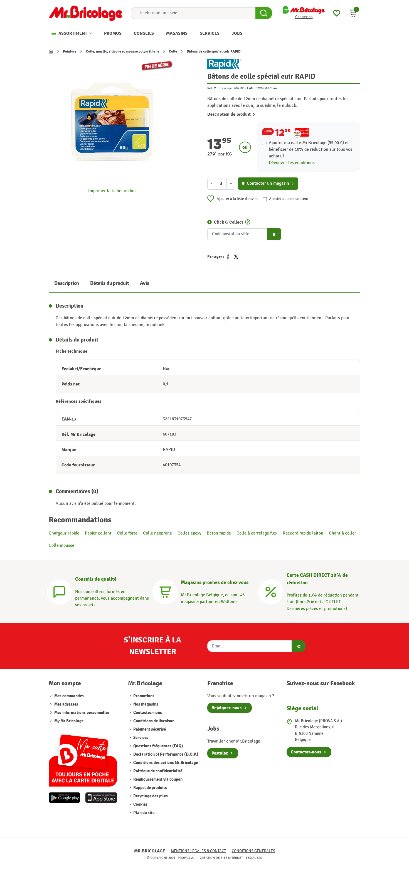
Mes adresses (66, 704)
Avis (144, 283)
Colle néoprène (157, 533)
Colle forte (127, 533)
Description (66, 283)
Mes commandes (69, 696)
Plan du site (143, 812)
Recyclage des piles (150, 796)
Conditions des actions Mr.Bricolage (165, 762)
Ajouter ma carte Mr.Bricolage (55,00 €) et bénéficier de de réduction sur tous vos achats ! (310, 149)
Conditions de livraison (153, 721)
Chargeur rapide (64, 533)
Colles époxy (189, 533)
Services (140, 737)
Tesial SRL (254, 858)
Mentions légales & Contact (198, 851)
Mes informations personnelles (82, 712)
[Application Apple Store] (101, 797)
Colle (173, 51)
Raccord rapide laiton (303, 533)
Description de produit (229, 114)
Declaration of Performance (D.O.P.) (165, 754)
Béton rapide (219, 533)
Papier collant (98, 533)
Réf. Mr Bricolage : (220, 88)
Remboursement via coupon (157, 779)
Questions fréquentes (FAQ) (157, 746)
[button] (353, 13)
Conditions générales (253, 851)
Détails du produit (109, 283)
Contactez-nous (147, 712)
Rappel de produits (149, 787)
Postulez (219, 753)
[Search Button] (263, 13)
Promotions (143, 696)
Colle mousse (61, 545)
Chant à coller (342, 533)
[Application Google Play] (64, 797)
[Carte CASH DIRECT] (271, 591)
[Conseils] (59, 591)
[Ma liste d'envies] (336, 12)
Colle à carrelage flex (256, 533)
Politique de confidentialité (157, 771)
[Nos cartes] (83, 757)
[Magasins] (165, 591)
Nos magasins (145, 704)
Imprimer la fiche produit (112, 191)
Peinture (69, 51)
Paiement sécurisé (149, 729)
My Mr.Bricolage (68, 721)
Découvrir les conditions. (292, 162)
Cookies (139, 804)
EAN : (251, 88)
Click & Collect (228, 222)
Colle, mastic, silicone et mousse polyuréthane (122, 51)
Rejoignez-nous (226, 708)
